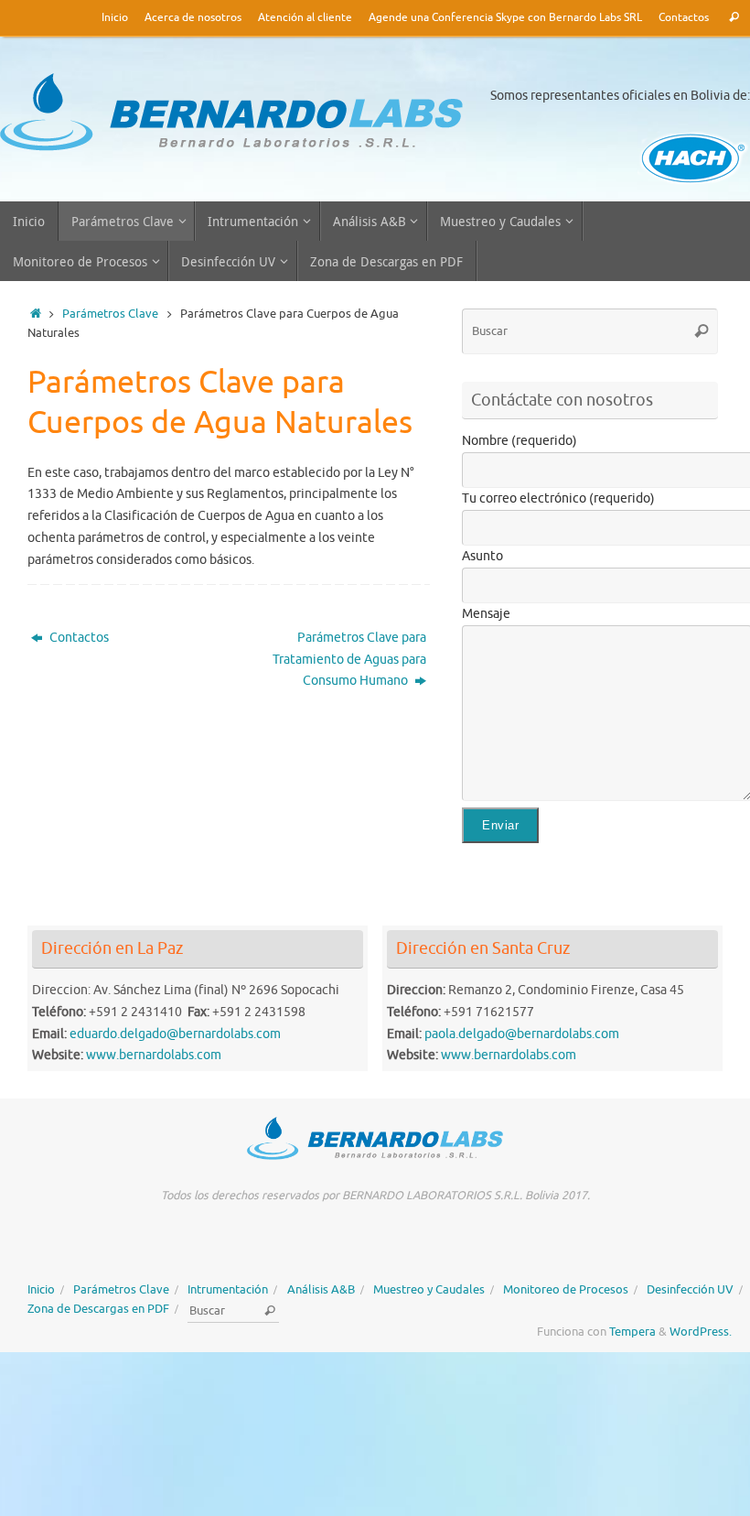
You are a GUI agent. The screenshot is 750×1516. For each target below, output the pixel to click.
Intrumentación (228, 1290)
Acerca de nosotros (193, 18)
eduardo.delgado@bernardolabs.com (175, 1034)
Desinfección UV (690, 1290)
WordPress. (701, 1332)
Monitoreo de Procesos (565, 1290)
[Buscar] (734, 18)
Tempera (632, 1332)
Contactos (684, 18)
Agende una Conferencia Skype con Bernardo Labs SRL (505, 18)
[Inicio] (35, 314)
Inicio (115, 18)
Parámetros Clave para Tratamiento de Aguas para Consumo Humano (349, 659)
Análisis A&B (321, 1290)
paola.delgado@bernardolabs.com (521, 1034)
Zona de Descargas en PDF (98, 1309)
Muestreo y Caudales (429, 1290)
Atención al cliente (305, 18)
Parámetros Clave (110, 314)
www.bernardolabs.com (153, 1055)
